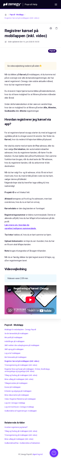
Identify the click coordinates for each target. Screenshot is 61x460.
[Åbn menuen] (56, 4)
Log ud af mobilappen (12, 353)
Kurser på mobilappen (13, 387)
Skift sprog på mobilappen (14, 349)
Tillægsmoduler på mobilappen (16, 383)
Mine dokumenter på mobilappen (17, 395)
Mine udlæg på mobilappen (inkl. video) (19, 379)
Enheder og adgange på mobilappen (18, 391)
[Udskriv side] (51, 28)
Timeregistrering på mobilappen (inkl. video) (21, 365)
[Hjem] (12, 4)
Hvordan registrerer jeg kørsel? (16, 427)
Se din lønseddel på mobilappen (16, 334)
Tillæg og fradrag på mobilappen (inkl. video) (21, 375)
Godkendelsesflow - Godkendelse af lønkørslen (22, 443)
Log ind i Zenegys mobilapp (15, 403)
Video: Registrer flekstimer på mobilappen (20, 399)
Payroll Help (31, 4)
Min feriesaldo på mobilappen (15, 357)
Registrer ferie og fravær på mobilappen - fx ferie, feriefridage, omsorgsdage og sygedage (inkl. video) (27, 370)
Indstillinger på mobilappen (15, 341)
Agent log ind (38, 454)
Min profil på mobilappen (13, 337)
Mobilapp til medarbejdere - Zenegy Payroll (20, 330)
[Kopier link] (56, 28)
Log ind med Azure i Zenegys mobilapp (19, 407)
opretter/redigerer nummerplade (20, 228)
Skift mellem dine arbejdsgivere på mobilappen (22, 345)
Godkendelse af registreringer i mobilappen (21, 411)
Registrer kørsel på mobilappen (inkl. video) (22, 18)
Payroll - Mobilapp (17, 15)
